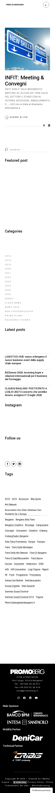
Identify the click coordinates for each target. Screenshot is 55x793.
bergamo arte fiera (25, 519)
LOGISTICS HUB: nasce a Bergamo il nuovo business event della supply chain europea (25, 360)
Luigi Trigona (34, 569)
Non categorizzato (19, 311)
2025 (8, 290)
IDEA (40, 563)
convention (21, 530)
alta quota (36, 499)
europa (31, 541)
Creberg (43, 530)
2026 (8, 294)
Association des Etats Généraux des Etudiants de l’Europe (23, 512)
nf (6, 575)
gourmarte (19, 563)
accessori (24, 499)
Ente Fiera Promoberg (16, 541)
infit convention (18, 569)
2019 (8, 264)
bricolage (29, 525)
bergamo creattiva (14, 525)
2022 (8, 277)
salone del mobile (14, 580)
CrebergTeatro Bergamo (16, 536)
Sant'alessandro (33, 580)
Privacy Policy (36, 782)
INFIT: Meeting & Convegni (24, 81)
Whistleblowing (41, 785)
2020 (8, 269)
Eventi (9, 298)
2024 (8, 286)
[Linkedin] (30, 697)
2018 (8, 260)
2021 (8, 273)
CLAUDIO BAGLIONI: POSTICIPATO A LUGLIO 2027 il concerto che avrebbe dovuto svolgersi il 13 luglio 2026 (26, 392)
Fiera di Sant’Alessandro (17, 558)
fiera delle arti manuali (16, 552)
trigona (39, 597)
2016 (14, 499)
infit (7, 569)
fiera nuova (37, 558)
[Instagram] (18, 697)
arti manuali (10, 504)
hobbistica (31, 563)
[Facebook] (24, 697)
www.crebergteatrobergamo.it (20, 602)
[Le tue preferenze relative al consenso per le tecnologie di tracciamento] (41, 790)
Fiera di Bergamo (38, 552)
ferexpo (41, 541)
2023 (8, 281)
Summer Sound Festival (16, 591)
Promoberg (35, 575)
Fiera (7, 547)
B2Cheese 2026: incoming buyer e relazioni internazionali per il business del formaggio (26, 376)
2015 (7, 499)
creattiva (33, 530)
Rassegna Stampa (17, 320)
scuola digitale (12, 586)
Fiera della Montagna (22, 547)
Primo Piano (14, 316)
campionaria (42, 525)
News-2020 (12, 307)
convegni (9, 530)
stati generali (28, 586)
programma (22, 575)
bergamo (9, 519)
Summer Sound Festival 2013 (19, 597)
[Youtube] (36, 697)
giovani (8, 563)
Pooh (11, 575)
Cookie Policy (21, 782)
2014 (8, 256)
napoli (45, 569)
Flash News (13, 303)
